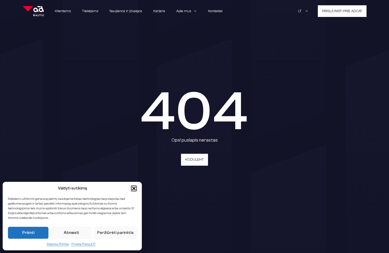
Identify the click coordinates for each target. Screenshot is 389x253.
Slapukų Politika (58, 244)
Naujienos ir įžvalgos (126, 11)
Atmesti (71, 233)
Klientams (63, 11)
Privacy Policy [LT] (83, 244)
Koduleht (194, 159)
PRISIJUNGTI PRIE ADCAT (342, 11)
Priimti (28, 233)
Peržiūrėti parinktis (115, 233)
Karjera (159, 11)
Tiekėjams (90, 11)
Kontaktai (215, 11)
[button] (134, 188)
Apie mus (183, 11)
